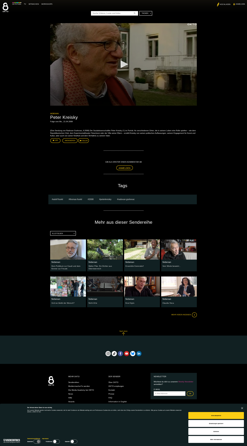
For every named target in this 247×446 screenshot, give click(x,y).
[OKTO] (5, 9)
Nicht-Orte (93, 303)
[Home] (51, 385)
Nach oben (123, 331)
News (70, 394)
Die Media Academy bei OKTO (81, 390)
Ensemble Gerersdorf (134, 266)
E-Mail (157, 389)
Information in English (117, 402)
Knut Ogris (129, 303)
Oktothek (16, 4)
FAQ (110, 398)
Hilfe (70, 398)
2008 (91, 199)
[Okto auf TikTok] (114, 353)
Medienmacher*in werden (79, 386)
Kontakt (111, 390)
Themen (145, 13)
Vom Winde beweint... (171, 266)
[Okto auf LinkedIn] (139, 353)
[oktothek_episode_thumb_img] (68, 249)
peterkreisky (105, 199)
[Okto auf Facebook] (120, 353)
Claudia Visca (168, 303)
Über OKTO (113, 382)
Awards (71, 402)
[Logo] (192, 24)
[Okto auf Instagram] (108, 353)
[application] (123, 64)
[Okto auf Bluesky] (132, 353)
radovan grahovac (126, 199)
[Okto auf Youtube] (126, 353)
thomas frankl (76, 199)
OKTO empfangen (116, 386)
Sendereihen (73, 382)
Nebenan (54, 113)
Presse (111, 394)
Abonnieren (70, 140)
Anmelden (125, 168)
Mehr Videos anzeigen (181, 315)
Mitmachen (34, 4)
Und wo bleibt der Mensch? (62, 303)
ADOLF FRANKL (58, 199)
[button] (123, 64)
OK (190, 394)
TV (25, 4)
